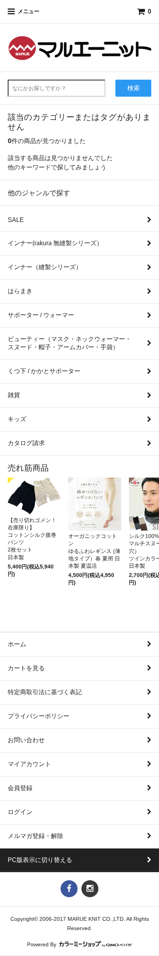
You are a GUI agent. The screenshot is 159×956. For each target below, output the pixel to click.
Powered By (42, 944)
